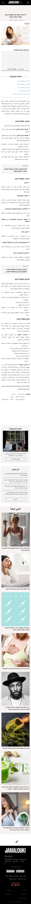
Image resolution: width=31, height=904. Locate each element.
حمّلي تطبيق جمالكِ (15, 867)
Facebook (23, 859)
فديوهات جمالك (9, 876)
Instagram (8, 859)
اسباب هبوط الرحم (22, 84)
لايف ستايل (20, 879)
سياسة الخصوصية (22, 898)
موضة (24, 876)
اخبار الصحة (21, 394)
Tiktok (22, 861)
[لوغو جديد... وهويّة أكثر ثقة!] (15, 59)
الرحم (12, 396)
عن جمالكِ (9, 890)
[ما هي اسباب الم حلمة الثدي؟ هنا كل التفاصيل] (15, 650)
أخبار (25, 879)
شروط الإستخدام (8, 894)
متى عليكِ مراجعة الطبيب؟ (20, 94)
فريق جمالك (27, 23)
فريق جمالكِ (23, 894)
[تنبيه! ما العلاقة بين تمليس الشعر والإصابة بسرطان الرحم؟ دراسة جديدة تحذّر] (15, 809)
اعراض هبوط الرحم (22, 87)
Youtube (15, 861)
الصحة (14, 394)
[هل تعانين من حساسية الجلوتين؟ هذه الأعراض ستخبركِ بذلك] (15, 530)
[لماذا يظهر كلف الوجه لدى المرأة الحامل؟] (15, 570)
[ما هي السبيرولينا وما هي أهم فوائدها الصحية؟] (15, 730)
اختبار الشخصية (13, 879)
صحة (11, 399)
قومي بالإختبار (15, 459)
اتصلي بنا (24, 890)
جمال (21, 876)
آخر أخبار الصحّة (20, 396)
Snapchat (8, 861)
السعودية (16, 876)
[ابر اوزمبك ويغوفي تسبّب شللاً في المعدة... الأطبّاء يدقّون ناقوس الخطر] (15, 609)
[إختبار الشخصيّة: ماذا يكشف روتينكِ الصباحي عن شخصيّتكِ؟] (15, 441)
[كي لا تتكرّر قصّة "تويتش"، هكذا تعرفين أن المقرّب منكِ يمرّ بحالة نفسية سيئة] (15, 689)
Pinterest (15, 859)
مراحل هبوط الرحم (23, 81)
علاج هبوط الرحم (23, 91)
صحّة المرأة (5, 399)
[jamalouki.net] (15, 2)
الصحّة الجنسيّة (20, 399)
